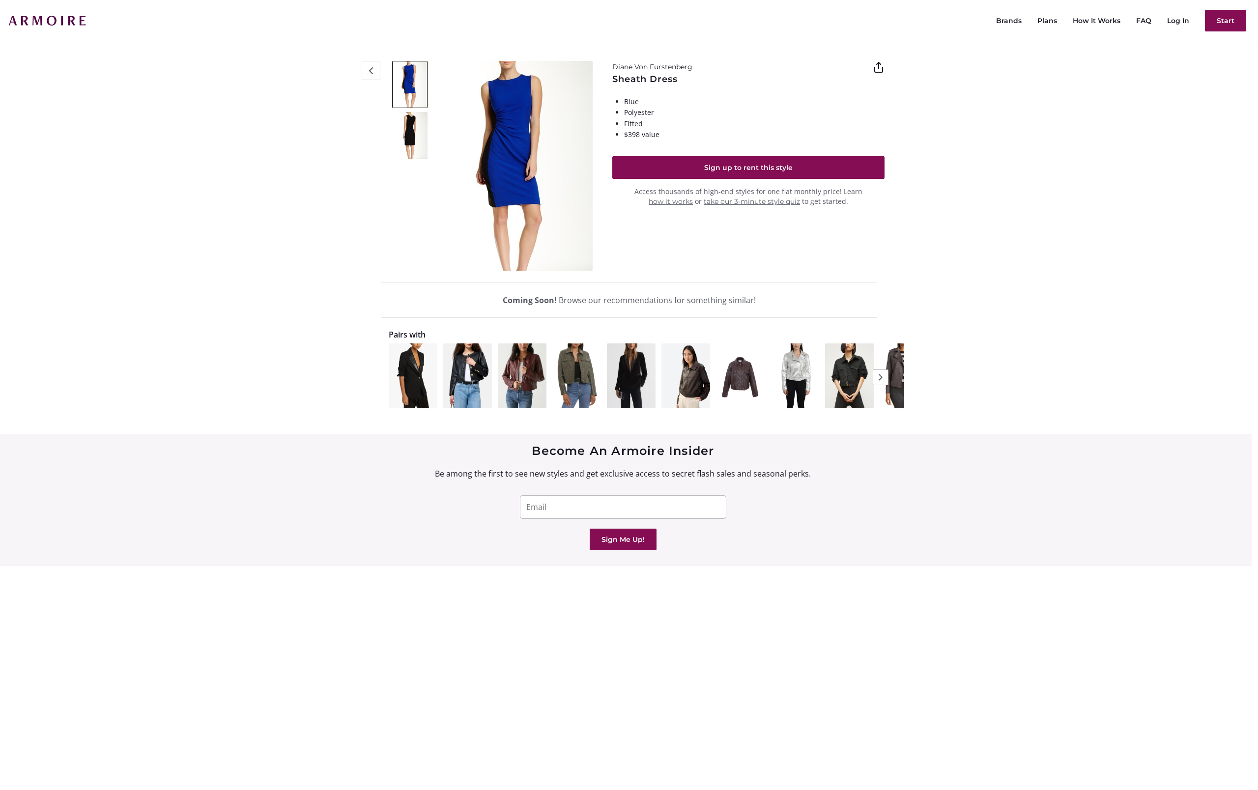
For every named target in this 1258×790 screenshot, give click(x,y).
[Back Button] (371, 70)
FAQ (1143, 20)
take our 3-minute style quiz (752, 201)
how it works (671, 201)
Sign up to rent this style (748, 167)
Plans (1047, 20)
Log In (1178, 20)
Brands (1009, 20)
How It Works (1096, 20)
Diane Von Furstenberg (652, 66)
